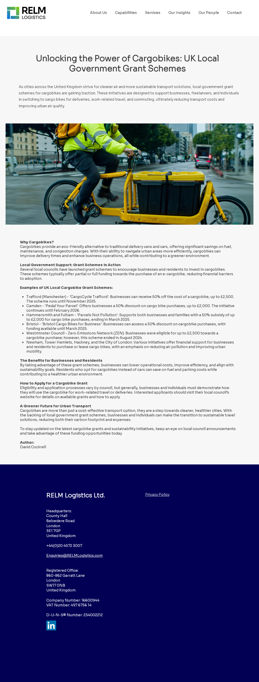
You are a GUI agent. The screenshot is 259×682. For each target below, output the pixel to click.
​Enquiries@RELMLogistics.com (74, 555)
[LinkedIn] (51, 625)
